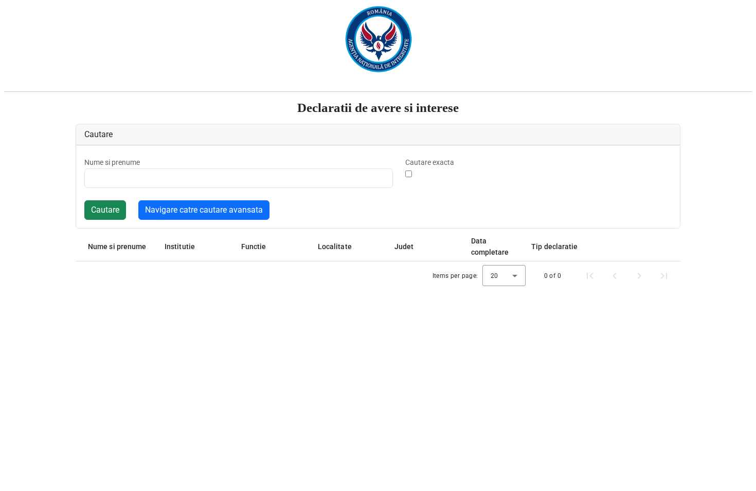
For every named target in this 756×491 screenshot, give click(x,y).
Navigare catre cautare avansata (204, 210)
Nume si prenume (112, 162)
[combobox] (504, 275)
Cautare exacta (429, 162)
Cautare (105, 210)
